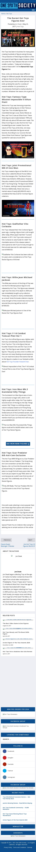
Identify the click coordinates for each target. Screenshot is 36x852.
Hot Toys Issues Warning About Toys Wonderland (15, 814)
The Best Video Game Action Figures (16, 623)
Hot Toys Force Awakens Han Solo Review (17, 651)
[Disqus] (18, 682)
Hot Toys (9, 13)
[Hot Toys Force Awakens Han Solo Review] (18, 648)
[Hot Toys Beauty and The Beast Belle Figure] (18, 629)
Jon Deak (18, 24)
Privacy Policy (8, 847)
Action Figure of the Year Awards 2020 (16, 643)
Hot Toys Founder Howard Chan (17, 362)
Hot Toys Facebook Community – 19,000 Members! (16, 808)
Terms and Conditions (19, 847)
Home (3, 13)
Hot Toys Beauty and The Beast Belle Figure (16, 633)
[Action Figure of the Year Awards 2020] (18, 639)
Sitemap (29, 847)
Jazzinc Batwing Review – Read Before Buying (17, 803)
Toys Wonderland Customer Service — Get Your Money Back (16, 797)
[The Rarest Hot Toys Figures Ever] (18, 38)
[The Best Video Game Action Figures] (18, 620)
